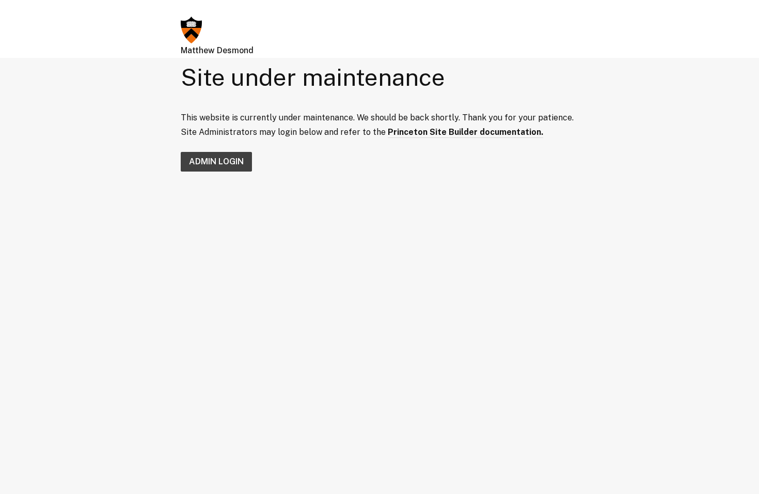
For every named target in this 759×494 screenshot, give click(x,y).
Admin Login (216, 161)
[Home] (191, 29)
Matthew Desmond (217, 50)
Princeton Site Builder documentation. (465, 132)
